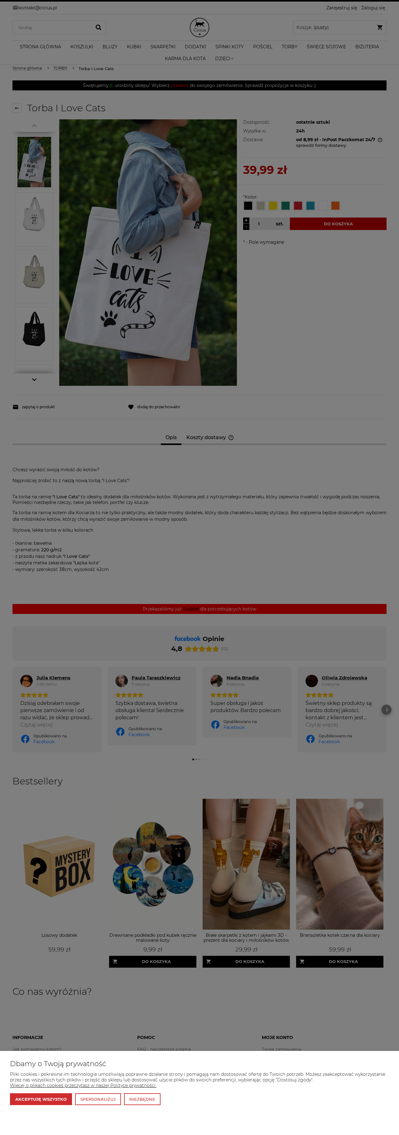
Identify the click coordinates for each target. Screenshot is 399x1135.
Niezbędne (142, 1099)
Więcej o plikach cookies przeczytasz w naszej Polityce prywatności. (83, 1085)
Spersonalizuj (98, 1099)
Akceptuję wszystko (41, 1099)
